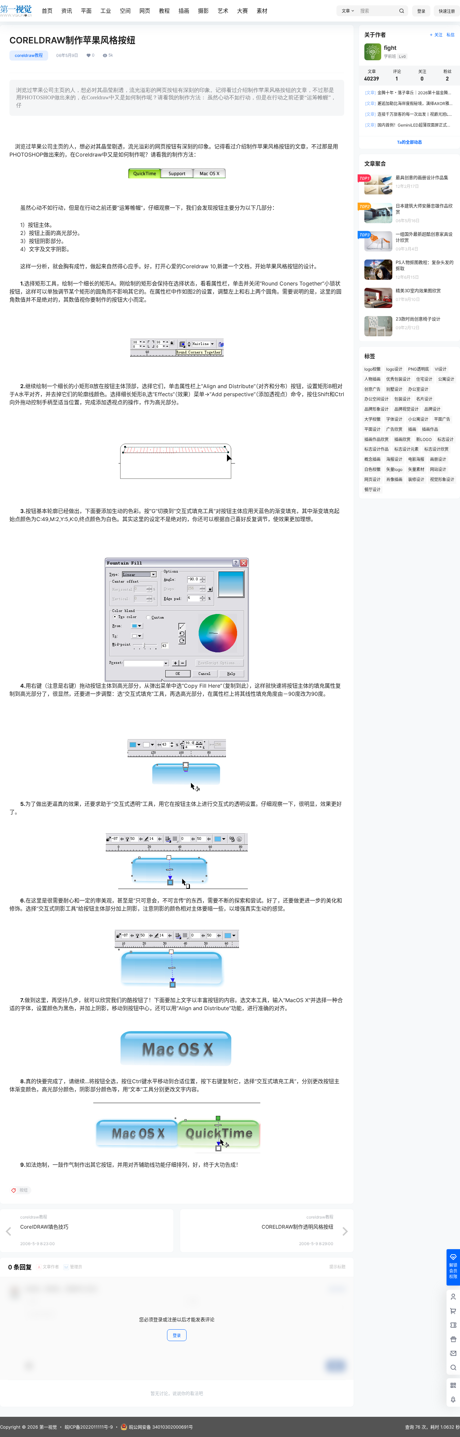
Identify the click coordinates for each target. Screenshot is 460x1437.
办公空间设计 (376, 399)
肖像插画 (394, 479)
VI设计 (441, 369)
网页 (144, 10)
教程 (164, 10)
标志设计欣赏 (436, 449)
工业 (105, 10)
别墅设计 (394, 389)
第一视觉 (47, 1427)
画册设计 (438, 459)
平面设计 (372, 429)
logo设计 (394, 369)
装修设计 (416, 479)
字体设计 (394, 419)
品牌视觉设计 (406, 409)
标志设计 (445, 439)
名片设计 (424, 399)
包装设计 (402, 399)
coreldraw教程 (29, 55)
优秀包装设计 (398, 379)
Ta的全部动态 (409, 142)
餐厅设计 (372, 489)
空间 (125, 10)
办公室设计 (418, 389)
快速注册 (447, 11)
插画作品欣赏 (376, 439)
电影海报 (416, 459)
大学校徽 (372, 419)
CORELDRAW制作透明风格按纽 (297, 1227)
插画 (183, 10)
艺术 (223, 10)
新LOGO (424, 439)
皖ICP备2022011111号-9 (89, 1427)
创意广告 (372, 389)
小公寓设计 (418, 419)
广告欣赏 (394, 429)
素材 (262, 10)
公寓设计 (446, 379)
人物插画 (372, 379)
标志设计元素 (406, 449)
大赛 (242, 10)
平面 (86, 10)
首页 (47, 10)
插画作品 (430, 429)
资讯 (66, 10)
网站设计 (438, 469)
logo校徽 (372, 369)
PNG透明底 (418, 369)
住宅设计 (424, 379)
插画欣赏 (402, 439)
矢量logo (394, 469)
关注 (438, 34)
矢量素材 (416, 469)
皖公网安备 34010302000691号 (161, 1427)
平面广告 (442, 419)
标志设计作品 (376, 449)
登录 (421, 11)
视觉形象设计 (442, 479)
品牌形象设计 (376, 409)
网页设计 (372, 479)
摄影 (203, 10)
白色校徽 (372, 469)
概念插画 (372, 459)
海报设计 (394, 459)
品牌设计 (432, 409)
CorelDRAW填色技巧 (44, 1227)
